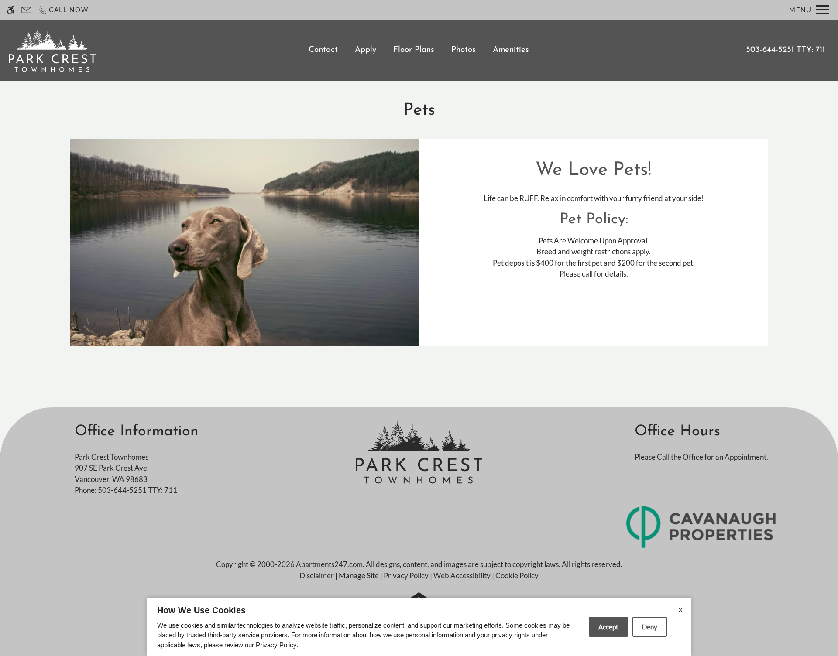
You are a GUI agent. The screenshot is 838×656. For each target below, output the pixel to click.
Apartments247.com (329, 564)
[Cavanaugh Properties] (701, 526)
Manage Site (359, 575)
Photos (463, 50)
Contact (323, 50)
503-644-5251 (785, 50)
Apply (365, 50)
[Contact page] (26, 9)
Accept (608, 627)
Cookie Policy (517, 575)
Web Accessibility (462, 575)
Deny (649, 627)
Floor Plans (413, 50)
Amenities (511, 50)
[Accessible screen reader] (10, 9)
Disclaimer (316, 575)
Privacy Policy (406, 575)
